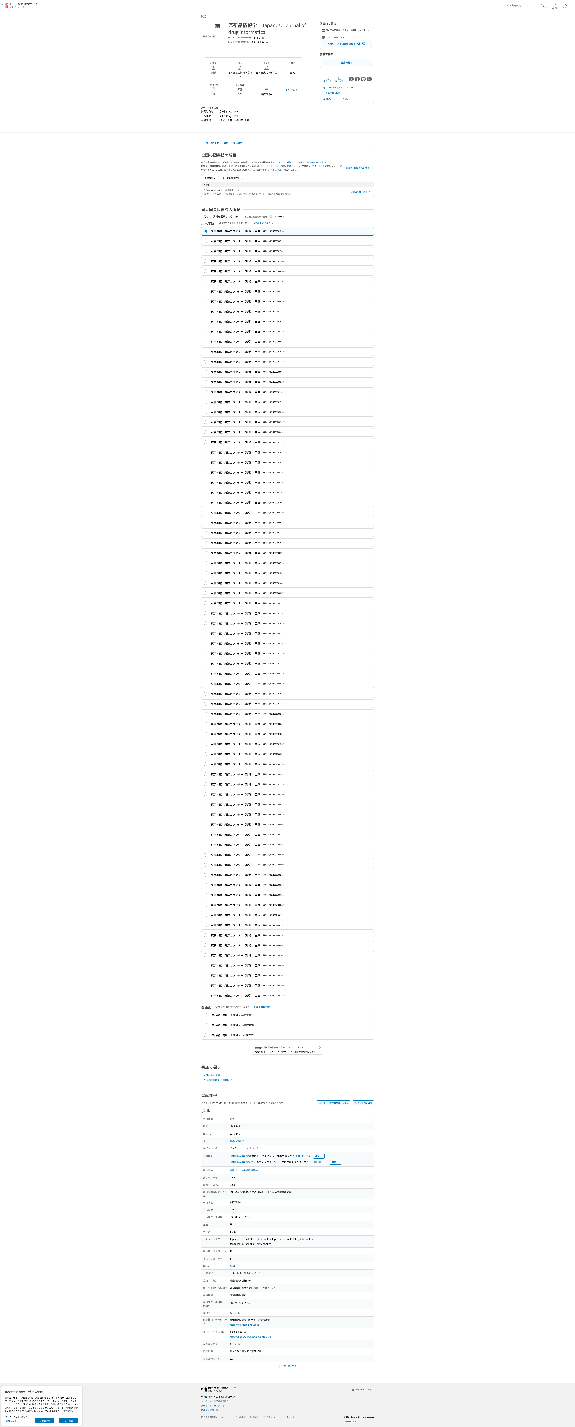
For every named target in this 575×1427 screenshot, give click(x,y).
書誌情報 (238, 142)
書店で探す (347, 62)
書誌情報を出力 (333, 92)
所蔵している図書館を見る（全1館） (347, 43)
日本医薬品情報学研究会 (243, 1162)
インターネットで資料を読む (215, 1401)
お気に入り (328, 81)
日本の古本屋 (213, 1075)
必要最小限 (45, 1420)
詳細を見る (292, 89)
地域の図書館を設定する (357, 167)
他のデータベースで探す (337, 98)
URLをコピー (339, 81)
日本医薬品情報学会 (240, 1156)
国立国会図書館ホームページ (215, 1417)
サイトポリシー (293, 1417)
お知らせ (254, 1417)
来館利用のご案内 (262, 222)
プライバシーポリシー (272, 1417)
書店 (226, 142)
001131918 (319, 1162)
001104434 (302, 1156)
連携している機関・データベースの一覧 (305, 162)
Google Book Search (217, 1079)
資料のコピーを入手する (212, 1405)
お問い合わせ (239, 1417)
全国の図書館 (212, 142)
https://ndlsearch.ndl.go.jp (244, 1324)
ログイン (566, 8)
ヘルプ (554, 8)
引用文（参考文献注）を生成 (339, 87)
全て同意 (69, 1420)
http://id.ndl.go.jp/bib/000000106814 (250, 1337)
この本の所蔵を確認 (358, 191)
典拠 (317, 1156)
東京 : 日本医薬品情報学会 (244, 1170)
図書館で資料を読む (210, 1410)
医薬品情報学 (237, 1141)
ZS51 (232, 1266)
